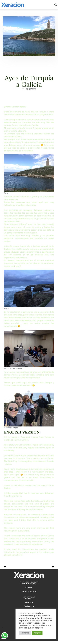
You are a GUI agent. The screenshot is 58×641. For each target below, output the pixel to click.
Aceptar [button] (37, 633)
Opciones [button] (25, 633)
